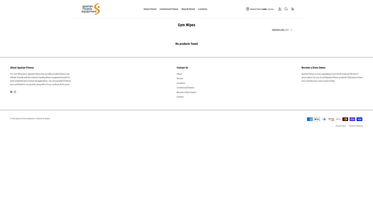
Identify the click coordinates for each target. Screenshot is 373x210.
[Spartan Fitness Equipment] (91, 9)
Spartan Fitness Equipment (25, 119)
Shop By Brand (188, 9)
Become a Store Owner (186, 92)
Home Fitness (150, 9)
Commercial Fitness (169, 9)
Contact (180, 97)
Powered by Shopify (43, 119)
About (179, 74)
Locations (202, 9)
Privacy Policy (341, 126)
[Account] (279, 9)
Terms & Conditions (356, 126)
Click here (352, 77)
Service (180, 78)
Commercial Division (185, 87)
